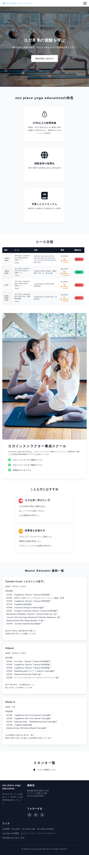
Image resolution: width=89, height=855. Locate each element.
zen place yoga (28, 829)
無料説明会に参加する (44, 58)
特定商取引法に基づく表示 (13, 838)
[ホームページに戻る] (17, 3)
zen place (15, 829)
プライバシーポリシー (46, 833)
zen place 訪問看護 (10, 833)
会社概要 (6, 829)
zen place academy (45, 829)
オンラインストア (28, 833)
